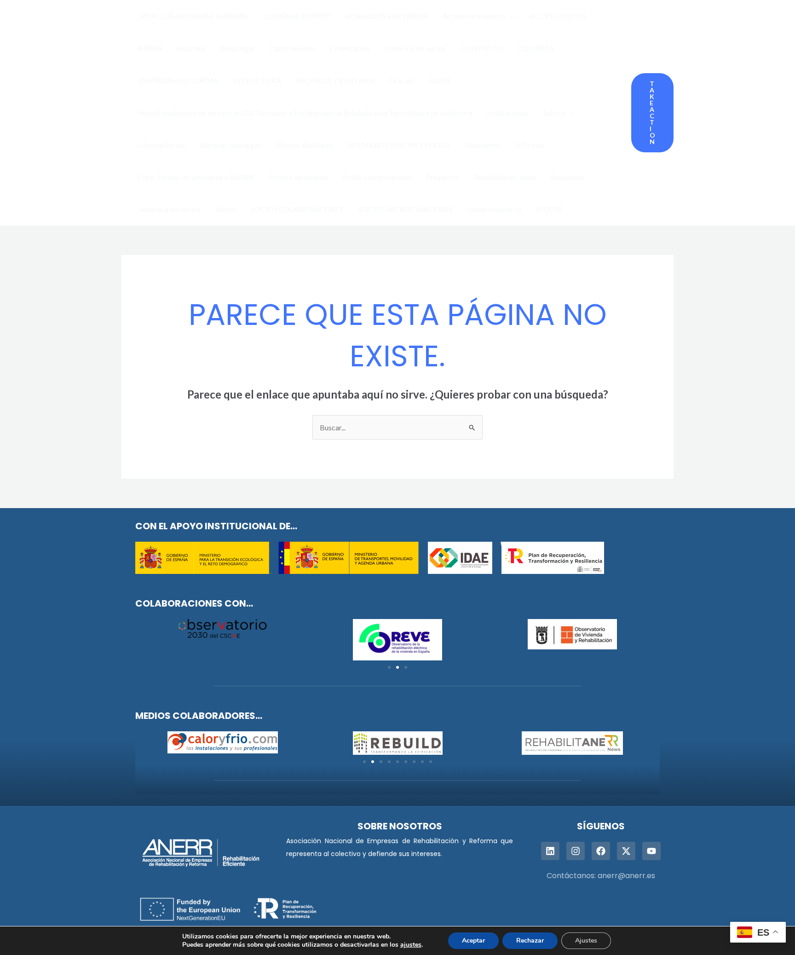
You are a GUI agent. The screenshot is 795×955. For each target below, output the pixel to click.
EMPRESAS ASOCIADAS (178, 80)
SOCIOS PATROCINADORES (405, 209)
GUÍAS (439, 80)
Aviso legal (237, 48)
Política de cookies (298, 177)
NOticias (529, 144)
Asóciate (191, 48)
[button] (510, 16)
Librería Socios (161, 144)
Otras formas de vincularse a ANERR (195, 177)
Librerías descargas (230, 144)
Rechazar (530, 940)
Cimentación (349, 48)
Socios (225, 209)
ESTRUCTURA (257, 80)
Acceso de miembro (474, 16)
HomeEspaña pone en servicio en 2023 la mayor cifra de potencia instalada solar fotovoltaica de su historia (305, 112)
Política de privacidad (377, 177)
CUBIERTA (536, 48)
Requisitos (567, 177)
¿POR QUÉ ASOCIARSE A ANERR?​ (194, 16)
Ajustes (586, 940)
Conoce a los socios (415, 48)
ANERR (150, 48)
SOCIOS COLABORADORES (297, 209)
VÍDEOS (549, 209)
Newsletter (483, 144)
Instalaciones (507, 112)
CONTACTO (482, 48)
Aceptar (473, 940)
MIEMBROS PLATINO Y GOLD (399, 144)
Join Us (554, 112)
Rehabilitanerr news (504, 177)
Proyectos (442, 177)
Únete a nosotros (494, 209)
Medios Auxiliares (304, 144)
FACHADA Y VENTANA (335, 80)
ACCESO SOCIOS (558, 16)
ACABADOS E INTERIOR (387, 16)
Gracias (401, 80)
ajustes (410, 945)
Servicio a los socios (169, 209)
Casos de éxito (292, 48)
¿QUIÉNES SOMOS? (298, 16)
